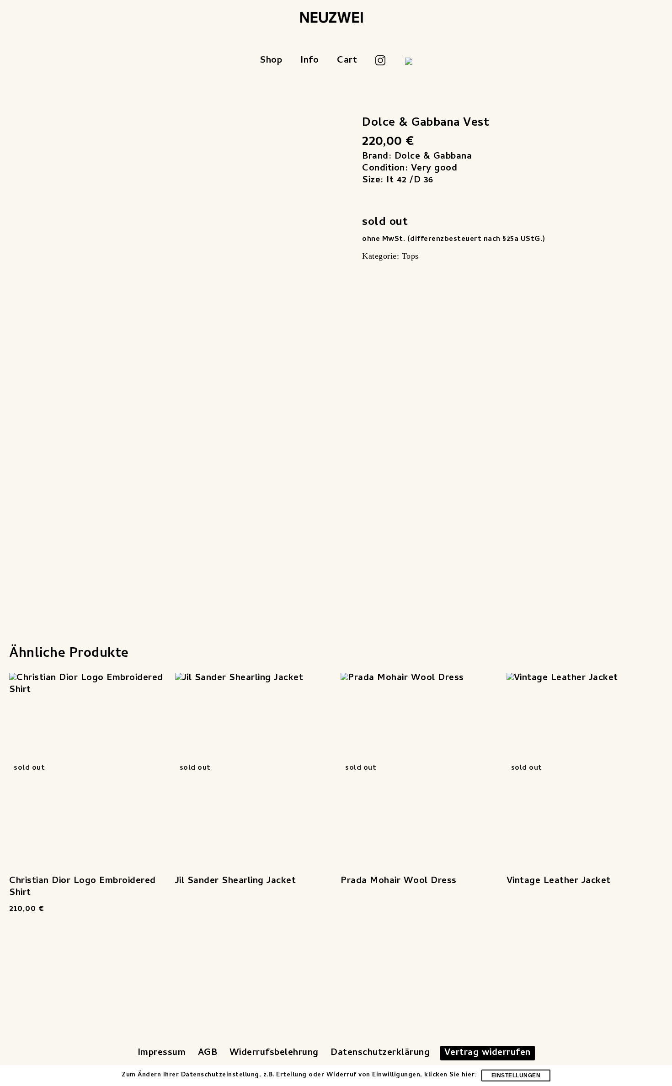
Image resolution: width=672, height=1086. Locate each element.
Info (309, 61)
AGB (208, 1053)
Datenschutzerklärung (380, 1053)
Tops (410, 256)
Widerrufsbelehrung (274, 1053)
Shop (271, 61)
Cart (347, 61)
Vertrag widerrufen (487, 1053)
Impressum (162, 1053)
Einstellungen (516, 1075)
